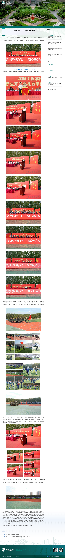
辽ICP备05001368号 (60, 556)
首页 (3, 21)
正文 (9, 21)
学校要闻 (6, 21)
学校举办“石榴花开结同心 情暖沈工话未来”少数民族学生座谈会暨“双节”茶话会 (16, 536)
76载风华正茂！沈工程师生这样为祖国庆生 (11, 534)
